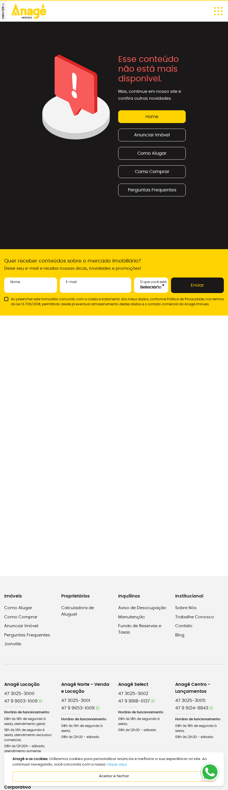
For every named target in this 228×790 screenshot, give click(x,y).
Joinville (12, 644)
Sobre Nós (186, 608)
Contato (183, 626)
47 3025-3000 (19, 693)
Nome (15, 282)
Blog (179, 635)
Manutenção (131, 617)
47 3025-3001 (75, 700)
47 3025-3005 (190, 700)
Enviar (197, 285)
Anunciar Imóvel (152, 135)
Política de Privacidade (185, 299)
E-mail (71, 282)
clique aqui (116, 764)
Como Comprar (152, 171)
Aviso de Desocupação (142, 608)
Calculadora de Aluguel (77, 611)
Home (151, 116)
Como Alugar (152, 153)
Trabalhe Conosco (194, 617)
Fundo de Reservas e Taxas (139, 629)
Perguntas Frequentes (152, 190)
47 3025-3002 (133, 693)
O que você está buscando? (153, 284)
